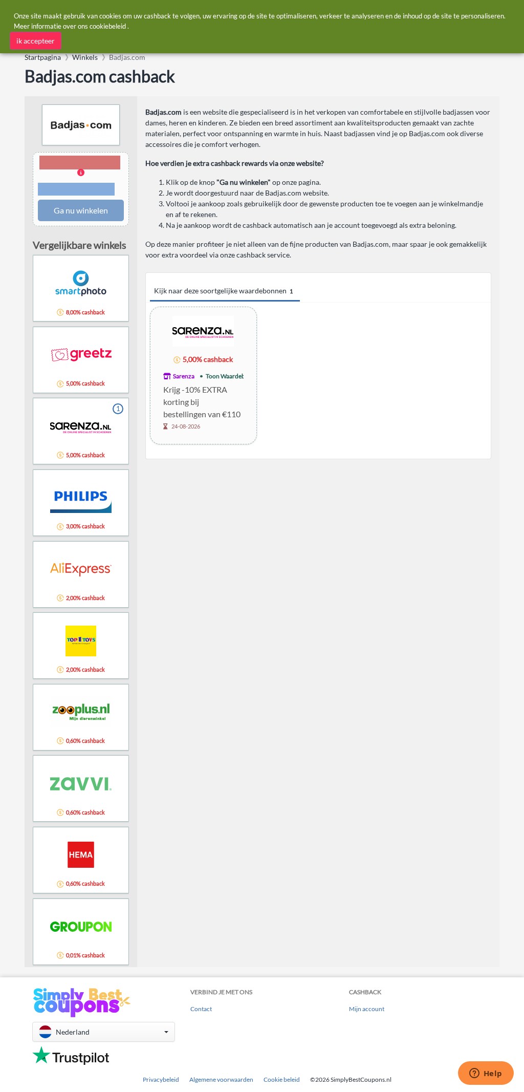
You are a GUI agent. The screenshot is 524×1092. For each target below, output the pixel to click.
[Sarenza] (203, 330)
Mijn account (366, 1009)
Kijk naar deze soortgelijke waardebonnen (223, 290)
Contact (201, 1009)
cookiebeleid (108, 26)
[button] (81, 176)
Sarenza (183, 376)
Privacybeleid (161, 1079)
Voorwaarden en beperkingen (76, 189)
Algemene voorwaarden (221, 1079)
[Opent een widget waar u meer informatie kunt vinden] (485, 1074)
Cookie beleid (282, 1079)
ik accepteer (35, 40)
